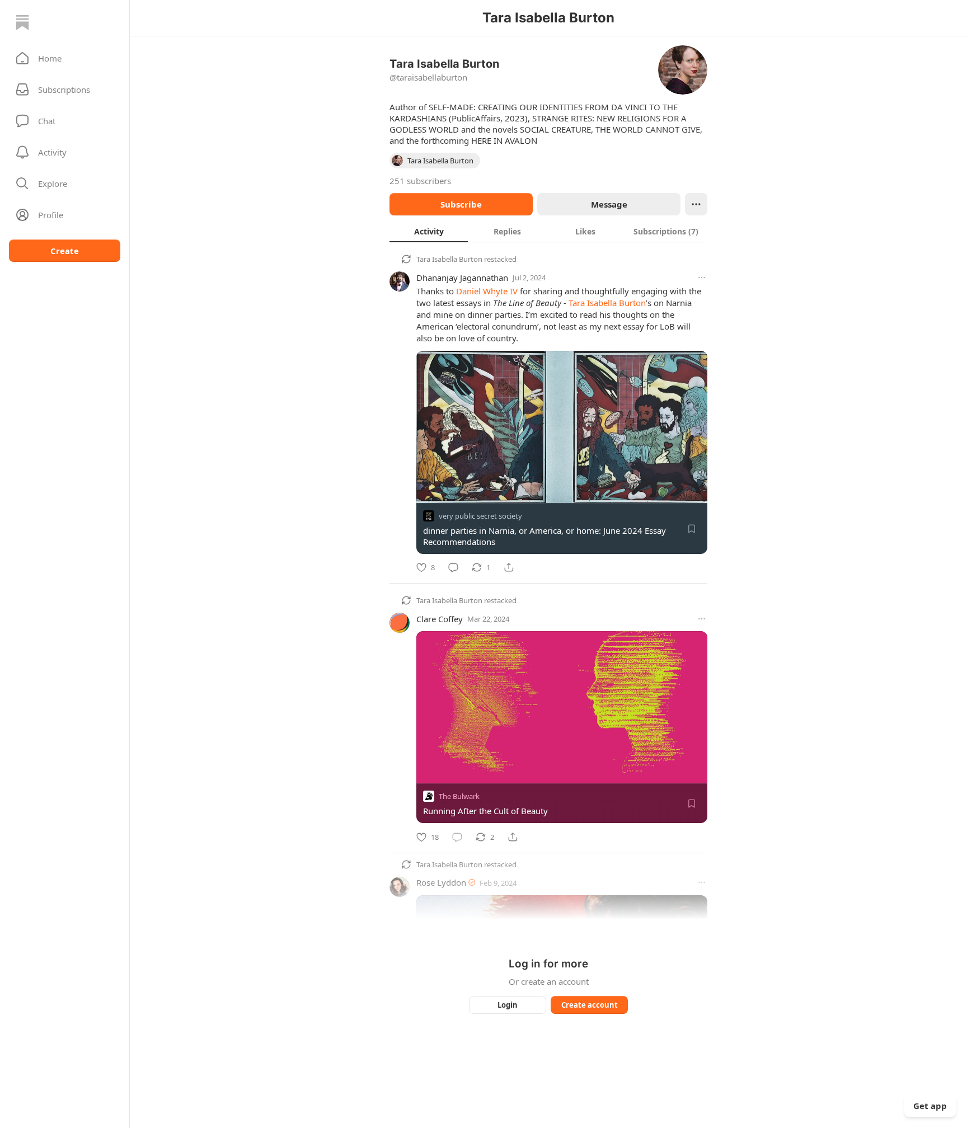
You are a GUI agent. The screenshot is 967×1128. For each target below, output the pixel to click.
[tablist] (548, 231)
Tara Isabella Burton (449, 259)
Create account (589, 1005)
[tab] (428, 231)
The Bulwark (459, 797)
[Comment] (453, 567)
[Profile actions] (696, 204)
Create (64, 250)
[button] (64, 58)
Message (609, 204)
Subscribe (461, 204)
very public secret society (480, 516)
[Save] (692, 529)
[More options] (702, 277)
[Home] (22, 22)
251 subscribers (420, 180)
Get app (930, 1105)
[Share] (508, 567)
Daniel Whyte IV (487, 291)
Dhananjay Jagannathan (462, 277)
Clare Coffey (439, 618)
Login (507, 1005)
